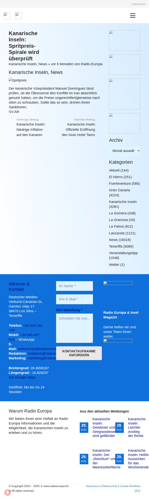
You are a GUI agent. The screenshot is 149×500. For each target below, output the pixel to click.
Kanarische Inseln (22, 64)
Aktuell (114, 170)
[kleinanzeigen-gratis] (124, 94)
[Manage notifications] (7, 492)
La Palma (116, 226)
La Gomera (117, 213)
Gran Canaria (119, 190)
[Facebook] (123, 3)
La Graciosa (118, 220)
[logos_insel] (18, 15)
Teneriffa (115, 246)
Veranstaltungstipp (123, 253)
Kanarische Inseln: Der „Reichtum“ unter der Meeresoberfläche (106, 459)
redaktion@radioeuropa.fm (48, 353)
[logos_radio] (6, 15)
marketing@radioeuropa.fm (48, 358)
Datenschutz (109, 486)
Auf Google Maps (22, 377)
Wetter (114, 265)
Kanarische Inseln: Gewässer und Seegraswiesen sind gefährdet (104, 427)
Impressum (93, 486)
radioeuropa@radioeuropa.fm (40, 349)
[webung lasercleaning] (124, 64)
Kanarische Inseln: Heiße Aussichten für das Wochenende (138, 459)
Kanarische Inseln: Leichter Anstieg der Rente (137, 427)
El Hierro (116, 177)
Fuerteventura (120, 183)
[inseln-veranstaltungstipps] (124, 123)
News (42, 64)
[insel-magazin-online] (124, 40)
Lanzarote (117, 233)
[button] (132, 15)
